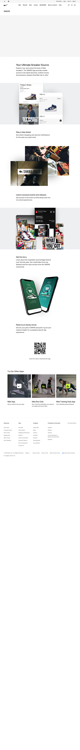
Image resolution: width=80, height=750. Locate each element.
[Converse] (8, 1)
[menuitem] (21, 5)
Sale (60, 5)
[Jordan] (5, 1)
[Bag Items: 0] (74, 5)
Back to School (52, 5)
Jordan (36, 5)
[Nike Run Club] (43, 390)
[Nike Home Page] (6, 5)
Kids (30, 5)
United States (72, 423)
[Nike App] (19, 389)
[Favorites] (71, 5)
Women (25, 5)
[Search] (68, 5)
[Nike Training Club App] (68, 389)
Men (20, 5)
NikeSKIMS (43, 5)
